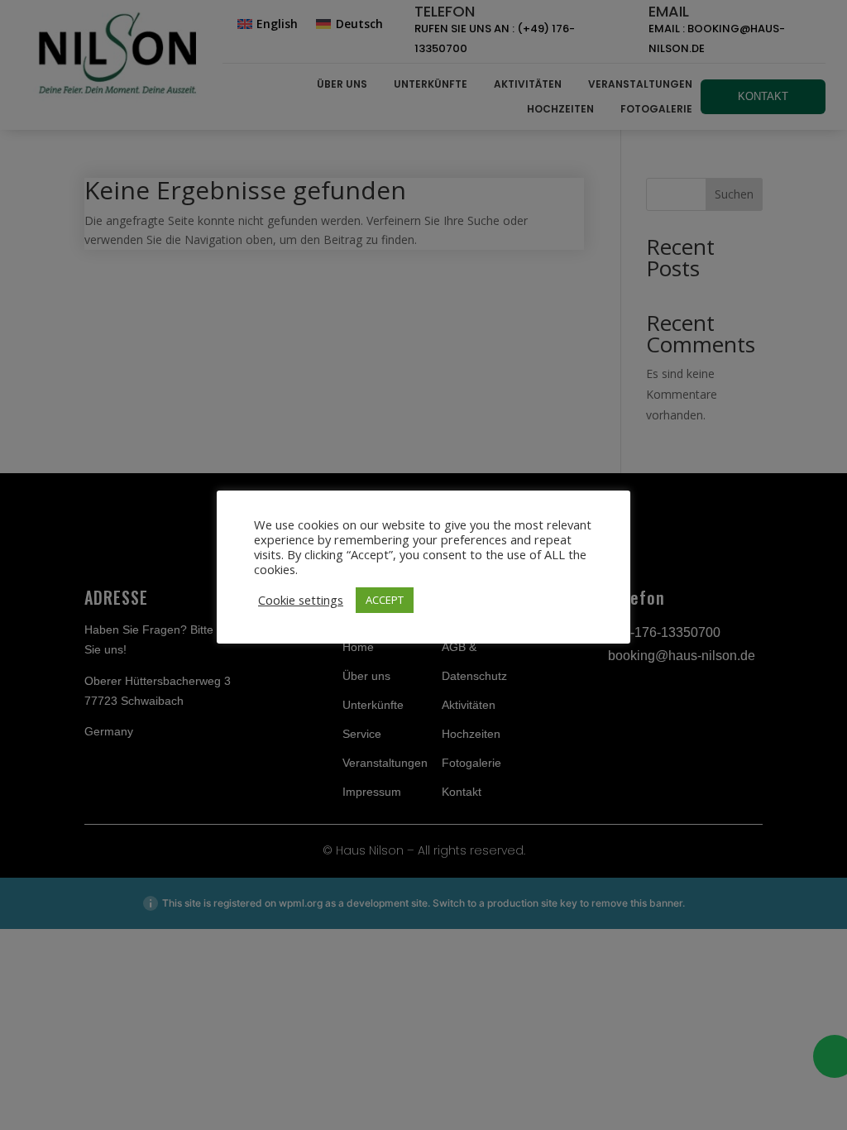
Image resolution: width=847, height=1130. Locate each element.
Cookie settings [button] (300, 599)
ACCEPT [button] (385, 599)
